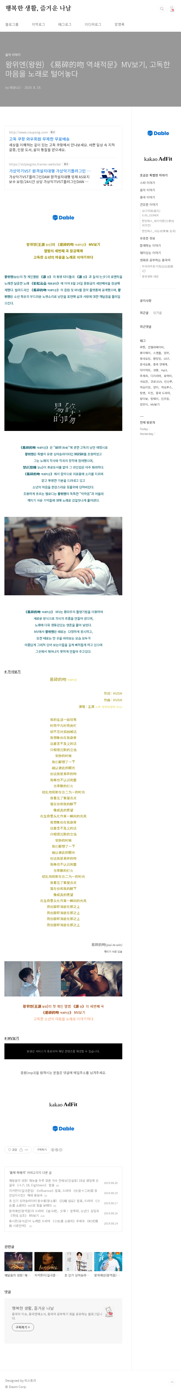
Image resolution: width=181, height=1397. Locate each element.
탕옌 (142, 393)
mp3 (164, 370)
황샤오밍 (145, 358)
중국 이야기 (147, 197)
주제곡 (144, 376)
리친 (150, 393)
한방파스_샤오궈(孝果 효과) (159, 231)
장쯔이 (144, 404)
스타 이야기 (147, 182)
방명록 (119, 24)
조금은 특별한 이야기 (154, 175)
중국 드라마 (163, 393)
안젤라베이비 (156, 347)
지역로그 (38, 24)
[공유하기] (21, 1150)
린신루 (168, 381)
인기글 (157, 312)
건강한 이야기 (149, 204)
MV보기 (155, 404)
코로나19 (156, 381)
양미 (155, 387)
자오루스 (166, 387)
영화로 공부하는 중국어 (155, 260)
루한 (142, 347)
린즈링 (165, 399)
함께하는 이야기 (150, 245)
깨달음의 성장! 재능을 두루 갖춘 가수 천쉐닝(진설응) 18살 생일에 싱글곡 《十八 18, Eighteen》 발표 (53, 1182)
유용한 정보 (147, 238)
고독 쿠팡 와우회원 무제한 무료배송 (39, 138)
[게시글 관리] (26, 1150)
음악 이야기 (17, 1172)
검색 (162, 9)
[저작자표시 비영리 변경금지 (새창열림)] (56, 1150)
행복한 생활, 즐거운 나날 (38, 9)
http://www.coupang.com (28, 132)
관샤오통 (145, 364)
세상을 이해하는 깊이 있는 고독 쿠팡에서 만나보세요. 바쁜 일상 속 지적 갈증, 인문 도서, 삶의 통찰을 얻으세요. (62, 147)
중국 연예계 (160, 364)
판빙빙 (157, 358)
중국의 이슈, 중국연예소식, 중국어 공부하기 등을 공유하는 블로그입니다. (57, 1316)
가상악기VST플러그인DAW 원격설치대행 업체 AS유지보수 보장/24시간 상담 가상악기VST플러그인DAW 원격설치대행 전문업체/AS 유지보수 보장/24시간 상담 (49, 179)
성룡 (155, 370)
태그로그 (65, 24)
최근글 (144, 312)
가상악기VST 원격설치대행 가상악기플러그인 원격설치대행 (50, 170)
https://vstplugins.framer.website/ (35, 164)
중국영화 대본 (150, 276)
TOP (172, 1382)
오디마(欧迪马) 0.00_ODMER (151, 213)
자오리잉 (145, 387)
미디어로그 (93, 24)
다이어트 (145, 370)
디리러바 (156, 376)
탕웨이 (154, 399)
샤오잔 (144, 381)
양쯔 (166, 353)
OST (166, 358)
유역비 (168, 376)
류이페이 (145, 353)
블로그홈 (12, 24)
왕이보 (144, 399)
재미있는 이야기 (150, 252)
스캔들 (157, 353)
